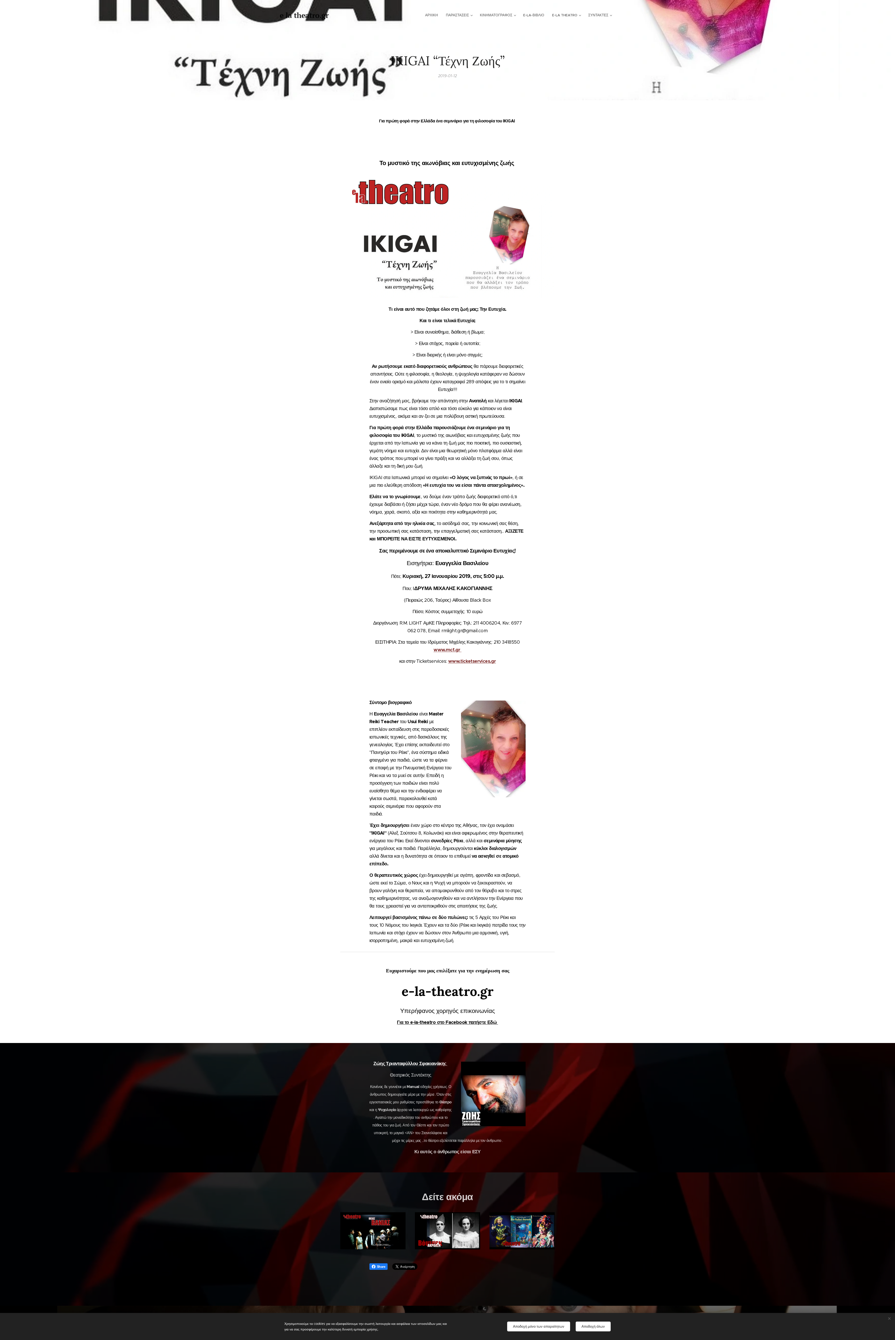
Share (381, 1266)
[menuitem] (431, 15)
